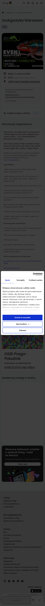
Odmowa (22, 330)
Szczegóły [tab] (21, 280)
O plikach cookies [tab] (35, 280)
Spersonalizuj (21, 324)
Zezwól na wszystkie (22, 317)
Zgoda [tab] (7, 280)
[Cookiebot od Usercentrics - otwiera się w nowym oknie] (32, 274)
